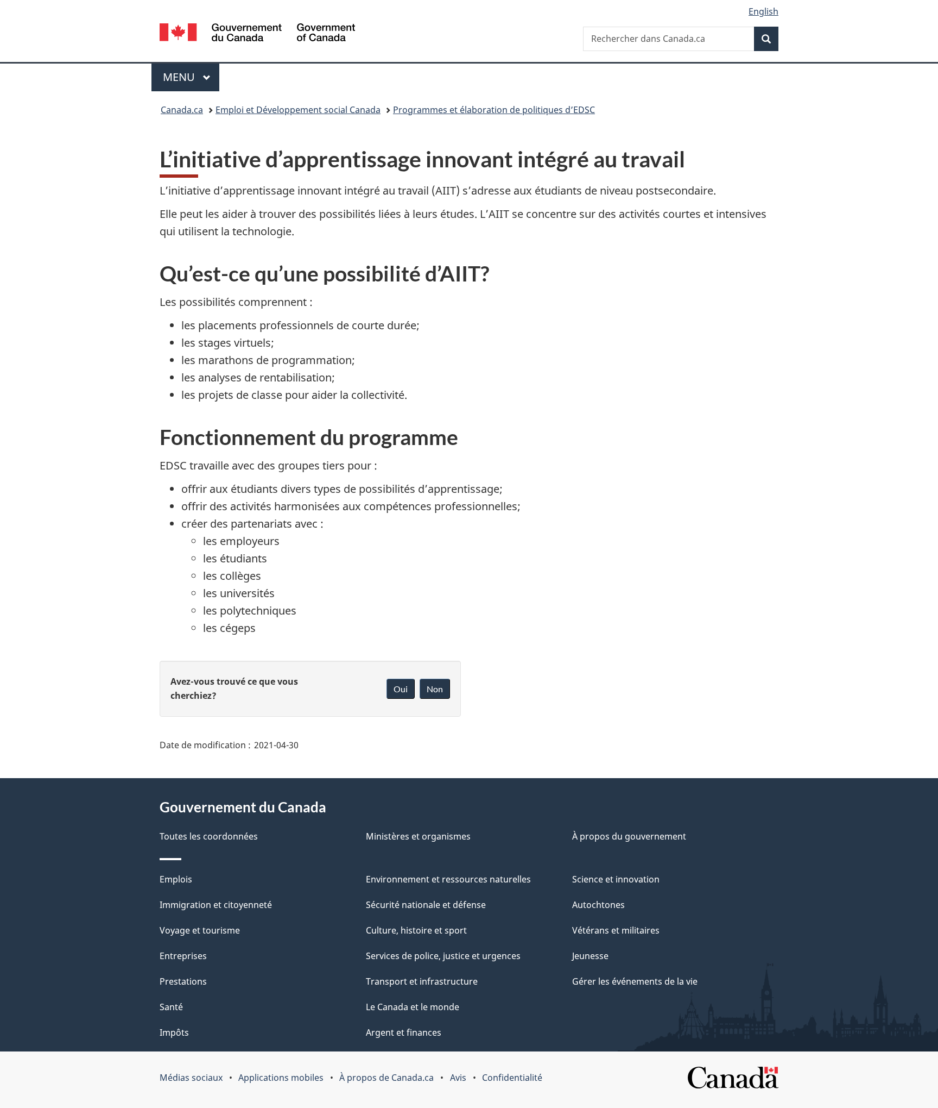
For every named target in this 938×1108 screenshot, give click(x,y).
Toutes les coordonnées (209, 836)
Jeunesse (590, 956)
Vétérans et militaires (616, 930)
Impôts (174, 1032)
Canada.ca (182, 110)
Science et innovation (616, 879)
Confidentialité (512, 1078)
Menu (191, 77)
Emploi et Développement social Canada (298, 110)
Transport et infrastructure (422, 981)
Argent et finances (403, 1032)
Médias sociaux (191, 1078)
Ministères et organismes (418, 836)
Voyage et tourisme (200, 930)
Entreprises (183, 956)
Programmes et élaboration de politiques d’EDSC (494, 110)
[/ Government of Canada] (257, 34)
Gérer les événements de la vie (635, 981)
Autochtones (598, 905)
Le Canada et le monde (412, 1007)
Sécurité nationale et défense (426, 905)
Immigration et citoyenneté (216, 905)
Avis (458, 1078)
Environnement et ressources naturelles (448, 879)
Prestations (183, 981)
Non (435, 689)
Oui (401, 689)
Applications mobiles (281, 1078)
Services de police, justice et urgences (443, 956)
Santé (171, 1007)
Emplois (176, 879)
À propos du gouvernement (629, 836)
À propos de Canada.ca (386, 1078)
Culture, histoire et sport (416, 930)
